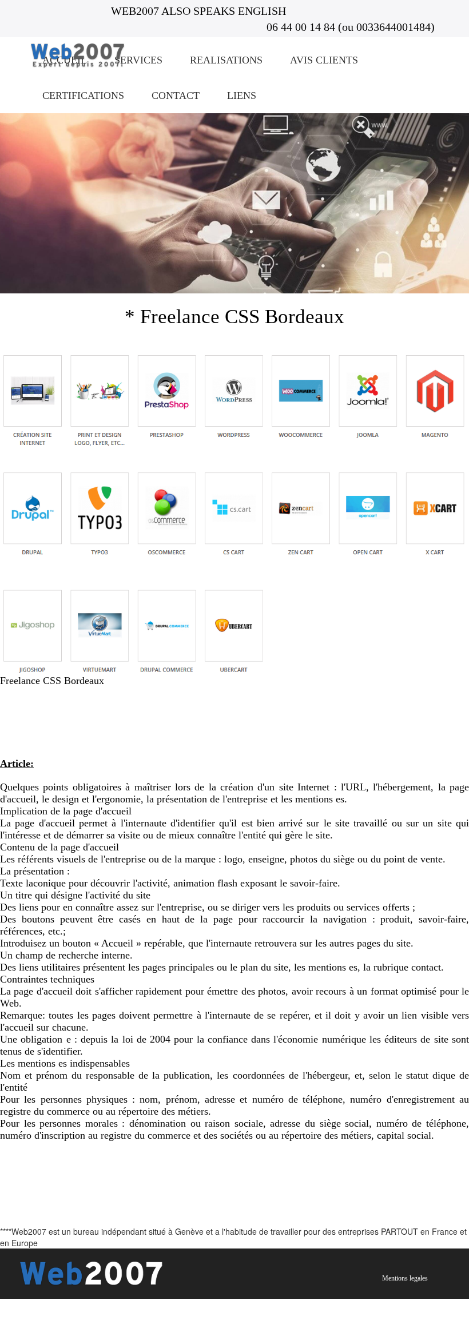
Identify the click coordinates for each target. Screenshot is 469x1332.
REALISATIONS (226, 60)
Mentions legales (405, 1278)
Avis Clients (324, 60)
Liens (241, 95)
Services (138, 60)
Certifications (83, 95)
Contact (176, 95)
